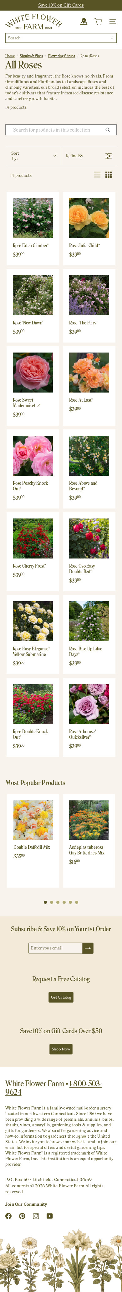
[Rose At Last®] (89, 373)
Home (10, 56)
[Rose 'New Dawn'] (33, 295)
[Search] (112, 38)
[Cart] (98, 22)
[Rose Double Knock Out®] (33, 704)
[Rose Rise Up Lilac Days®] (89, 621)
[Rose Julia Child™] (89, 218)
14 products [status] (21, 175)
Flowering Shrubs (61, 56)
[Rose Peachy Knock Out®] (33, 456)
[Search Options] (110, 129)
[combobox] (61, 38)
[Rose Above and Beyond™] (89, 456)
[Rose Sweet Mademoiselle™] (33, 373)
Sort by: (15, 156)
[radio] (97, 175)
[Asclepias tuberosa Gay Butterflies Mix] (89, 820)
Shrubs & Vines (31, 56)
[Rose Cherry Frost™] (33, 538)
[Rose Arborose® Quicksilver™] (89, 704)
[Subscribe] (88, 948)
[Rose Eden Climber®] (33, 218)
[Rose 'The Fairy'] (89, 295)
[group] (33, 841)
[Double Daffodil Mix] (33, 820)
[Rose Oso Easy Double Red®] (89, 538)
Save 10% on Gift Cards (61, 5)
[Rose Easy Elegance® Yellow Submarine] (33, 621)
